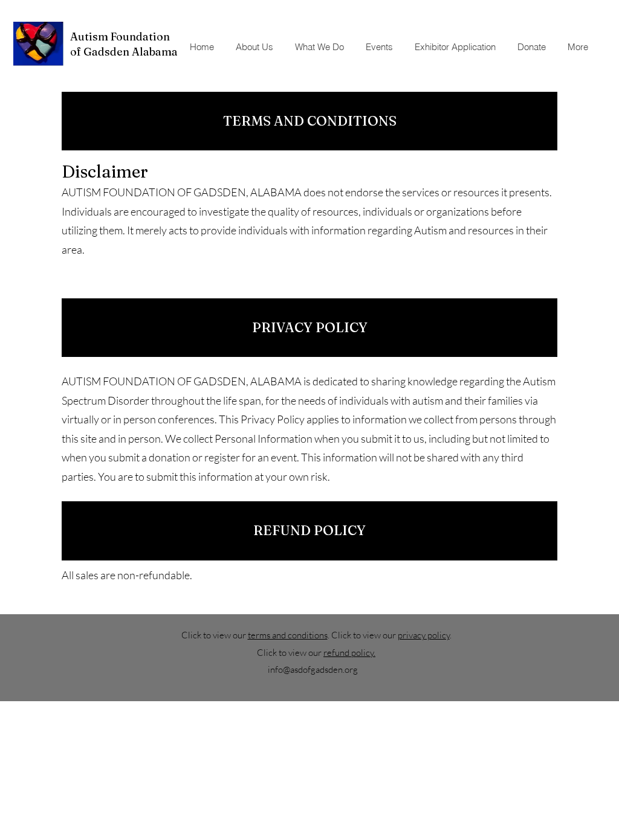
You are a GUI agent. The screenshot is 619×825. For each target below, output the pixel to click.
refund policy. (349, 652)
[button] (380, 47)
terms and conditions (288, 635)
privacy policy (424, 635)
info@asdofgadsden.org (313, 669)
